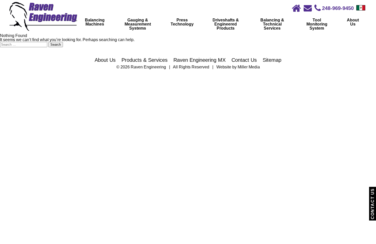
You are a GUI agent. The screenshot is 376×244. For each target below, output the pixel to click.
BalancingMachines (95, 22)
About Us (105, 60)
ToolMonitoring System (316, 24)
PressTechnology (182, 22)
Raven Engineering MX (199, 60)
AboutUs (353, 22)
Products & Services (144, 60)
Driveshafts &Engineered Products (226, 24)
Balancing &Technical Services (272, 24)
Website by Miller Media (238, 67)
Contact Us (372, 203)
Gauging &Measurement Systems (138, 24)
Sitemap (272, 60)
